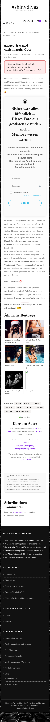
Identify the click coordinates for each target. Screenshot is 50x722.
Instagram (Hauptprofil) (25, 446)
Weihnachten (22, 411)
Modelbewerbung (12, 668)
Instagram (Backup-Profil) (25, 449)
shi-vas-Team (12, 54)
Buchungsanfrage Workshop (17, 662)
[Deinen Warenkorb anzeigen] (38, 21)
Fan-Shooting (11, 650)
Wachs (9, 411)
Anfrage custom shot (14, 656)
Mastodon (9, 703)
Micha (38, 431)
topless (29, 407)
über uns (8, 615)
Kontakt (8, 621)
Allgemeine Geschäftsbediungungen (20, 598)
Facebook (25, 443)
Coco (26, 403)
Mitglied (25, 164)
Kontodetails (12, 684)
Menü (10, 22)
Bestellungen (12, 678)
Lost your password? (32, 195)
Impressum (10, 574)
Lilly (10, 431)
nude (19, 407)
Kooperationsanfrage (14, 638)
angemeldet (18, 512)
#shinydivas (25, 7)
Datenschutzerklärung (14, 586)
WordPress (34, 705)
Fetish (36, 403)
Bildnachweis (11, 580)
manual (10, 407)
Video (40, 407)
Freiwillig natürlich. (25, 167)
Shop (7, 674)
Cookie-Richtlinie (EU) (14, 592)
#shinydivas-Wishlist (25, 460)
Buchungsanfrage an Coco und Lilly (20, 644)
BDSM (18, 403)
